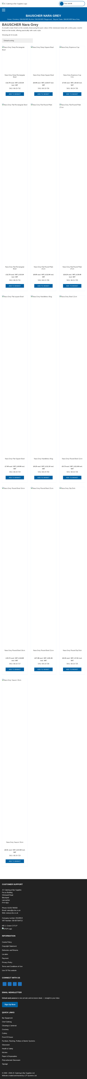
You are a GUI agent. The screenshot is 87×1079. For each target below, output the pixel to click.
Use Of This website (9, 970)
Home (9, 19)
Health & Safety (7, 1048)
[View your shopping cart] (62, 4)
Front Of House (7, 1037)
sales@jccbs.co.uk (13, 910)
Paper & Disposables (9, 1056)
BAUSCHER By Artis (27, 19)
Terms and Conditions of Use (12, 966)
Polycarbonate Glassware (11, 1060)
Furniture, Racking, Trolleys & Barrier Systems (18, 1041)
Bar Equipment (7, 1018)
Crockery (16, 19)
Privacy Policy (7, 962)
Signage (5, 1064)
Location (5, 954)
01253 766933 (12, 908)
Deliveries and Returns (10, 950)
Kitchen (4, 1052)
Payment (5, 958)
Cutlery (4, 1033)
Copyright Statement (9, 946)
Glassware (6, 1045)
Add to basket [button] (15, 94)
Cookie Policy (7, 942)
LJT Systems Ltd (30, 1075)
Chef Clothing (7, 1022)
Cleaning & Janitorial (9, 1025)
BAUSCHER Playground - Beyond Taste (48, 19)
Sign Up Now (10, 1004)
